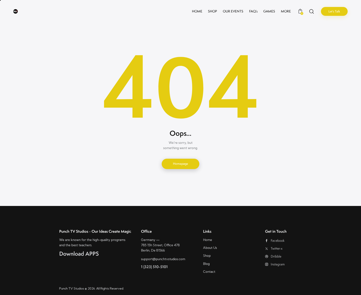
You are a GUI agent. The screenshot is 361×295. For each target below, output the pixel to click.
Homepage (180, 164)
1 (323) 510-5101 (154, 266)
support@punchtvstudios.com (163, 259)
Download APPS (79, 253)
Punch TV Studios (71, 288)
